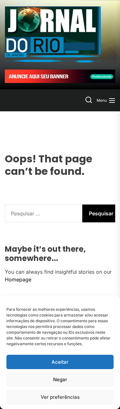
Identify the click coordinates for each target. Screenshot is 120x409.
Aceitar (60, 362)
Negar (60, 379)
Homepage (18, 279)
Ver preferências (60, 397)
